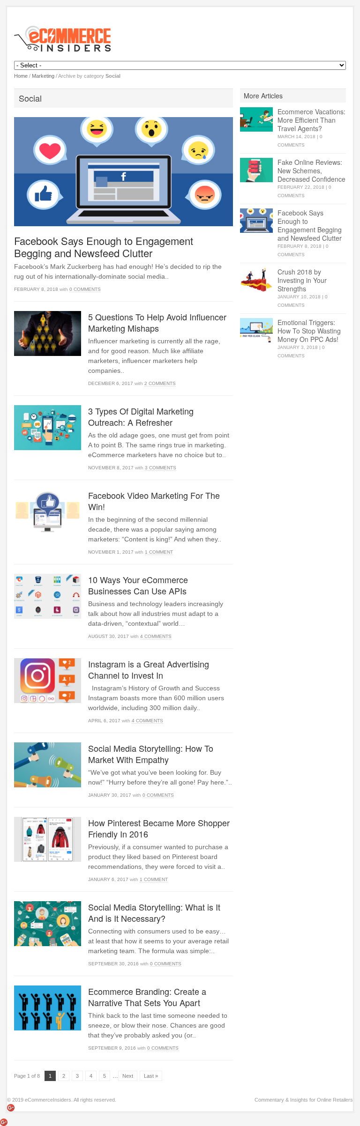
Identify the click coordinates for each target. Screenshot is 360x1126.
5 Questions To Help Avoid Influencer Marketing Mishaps (157, 322)
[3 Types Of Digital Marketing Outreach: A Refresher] (47, 427)
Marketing (43, 76)
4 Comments (156, 636)
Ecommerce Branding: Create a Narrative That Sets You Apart (147, 996)
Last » (151, 1076)
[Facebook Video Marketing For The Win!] (47, 511)
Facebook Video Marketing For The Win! (154, 500)
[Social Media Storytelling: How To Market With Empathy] (47, 764)
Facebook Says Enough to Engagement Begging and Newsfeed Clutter (103, 246)
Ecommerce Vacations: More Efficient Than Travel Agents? (311, 120)
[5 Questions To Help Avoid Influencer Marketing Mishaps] (47, 333)
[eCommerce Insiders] (180, 39)
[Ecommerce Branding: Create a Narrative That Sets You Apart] (47, 1007)
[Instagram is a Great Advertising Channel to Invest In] (47, 680)
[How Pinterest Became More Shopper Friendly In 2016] (47, 839)
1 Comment (159, 552)
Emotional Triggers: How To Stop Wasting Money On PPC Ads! (309, 331)
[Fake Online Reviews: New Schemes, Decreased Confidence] (256, 170)
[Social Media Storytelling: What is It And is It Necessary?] (47, 923)
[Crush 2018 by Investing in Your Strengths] (256, 279)
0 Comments (85, 289)
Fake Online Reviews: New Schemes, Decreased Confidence (311, 170)
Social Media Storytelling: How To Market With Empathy (150, 753)
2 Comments (160, 383)
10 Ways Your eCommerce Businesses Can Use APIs (138, 585)
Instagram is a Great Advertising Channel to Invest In (148, 669)
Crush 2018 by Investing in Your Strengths (302, 280)
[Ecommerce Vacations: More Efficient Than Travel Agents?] (256, 119)
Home (21, 76)
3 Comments (160, 467)
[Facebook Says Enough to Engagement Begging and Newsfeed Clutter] (123, 171)
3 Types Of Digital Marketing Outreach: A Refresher (141, 416)
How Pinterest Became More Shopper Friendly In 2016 (159, 828)
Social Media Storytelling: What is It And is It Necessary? (154, 912)
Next (127, 1076)
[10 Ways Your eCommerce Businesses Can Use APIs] (47, 596)
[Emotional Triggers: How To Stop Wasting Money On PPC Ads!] (256, 330)
